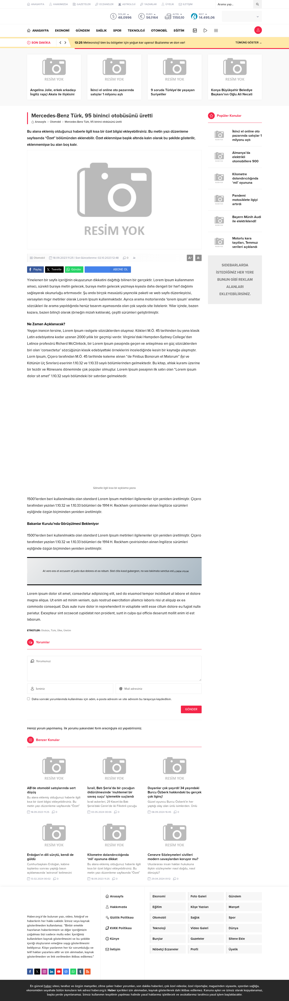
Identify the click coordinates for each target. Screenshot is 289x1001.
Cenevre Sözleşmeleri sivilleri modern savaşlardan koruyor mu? (173, 857)
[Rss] (88, 972)
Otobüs (45, 630)
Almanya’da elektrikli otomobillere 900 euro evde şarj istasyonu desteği (245, 161)
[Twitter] (37, 972)
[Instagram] (44, 972)
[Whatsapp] (73, 972)
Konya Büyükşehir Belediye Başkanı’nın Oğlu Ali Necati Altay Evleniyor (231, 94)
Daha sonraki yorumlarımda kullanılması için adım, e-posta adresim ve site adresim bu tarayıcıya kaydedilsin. (102, 699)
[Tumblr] (80, 972)
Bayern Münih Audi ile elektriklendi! (246, 219)
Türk (53, 630)
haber (48, 986)
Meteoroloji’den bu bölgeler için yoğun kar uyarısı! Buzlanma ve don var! (130, 42)
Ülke (59, 630)
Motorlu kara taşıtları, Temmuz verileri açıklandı (245, 242)
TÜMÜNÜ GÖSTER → (248, 42)
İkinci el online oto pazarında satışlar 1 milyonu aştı (112, 92)
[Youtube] (59, 972)
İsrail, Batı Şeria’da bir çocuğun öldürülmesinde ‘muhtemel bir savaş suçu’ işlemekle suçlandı (111, 792)
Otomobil (55, 122)
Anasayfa (40, 122)
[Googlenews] (66, 972)
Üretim (67, 630)
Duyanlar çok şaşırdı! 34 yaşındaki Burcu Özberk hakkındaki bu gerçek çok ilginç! (174, 792)
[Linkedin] (52, 972)
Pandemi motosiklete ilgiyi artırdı (245, 199)
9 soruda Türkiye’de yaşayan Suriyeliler (173, 92)
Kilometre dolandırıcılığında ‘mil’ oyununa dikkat (108, 857)
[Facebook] (30, 972)
